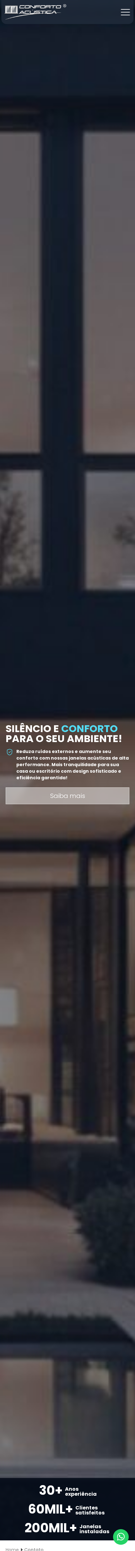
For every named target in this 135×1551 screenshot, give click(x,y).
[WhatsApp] (121, 1537)
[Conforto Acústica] (35, 11)
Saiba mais (67, 795)
